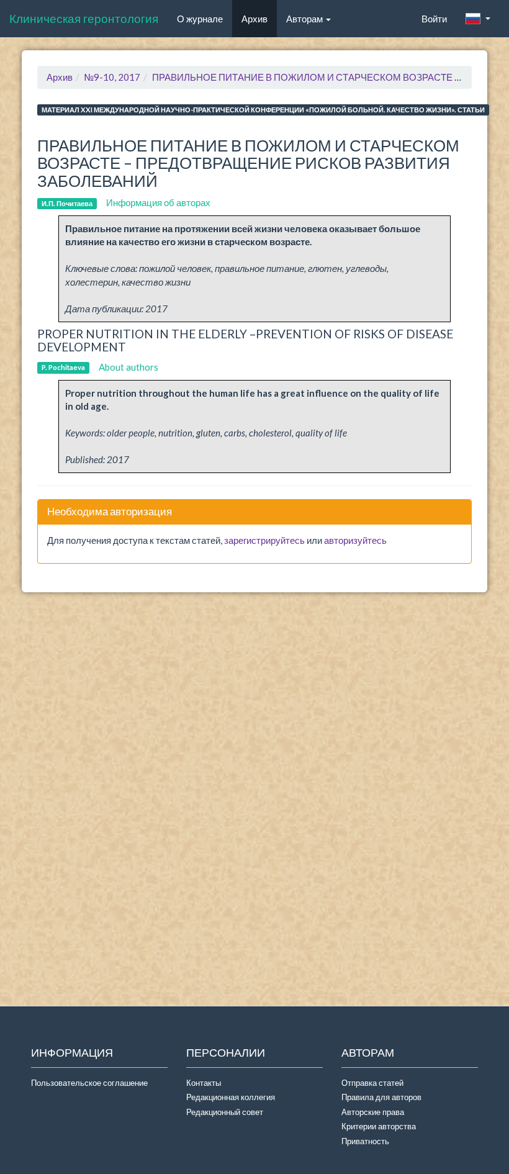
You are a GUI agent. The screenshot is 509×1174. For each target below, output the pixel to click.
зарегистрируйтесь (264, 540)
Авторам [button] (305, 18)
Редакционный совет (224, 1112)
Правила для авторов (381, 1097)
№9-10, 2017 (112, 77)
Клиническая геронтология (83, 18)
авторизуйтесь (355, 540)
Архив (254, 18)
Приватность (367, 1141)
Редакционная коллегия (230, 1097)
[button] (478, 18)
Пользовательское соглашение (89, 1083)
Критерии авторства (378, 1126)
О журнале (204, 18)
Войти (434, 18)
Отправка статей (372, 1083)
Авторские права (372, 1112)
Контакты (203, 1083)
